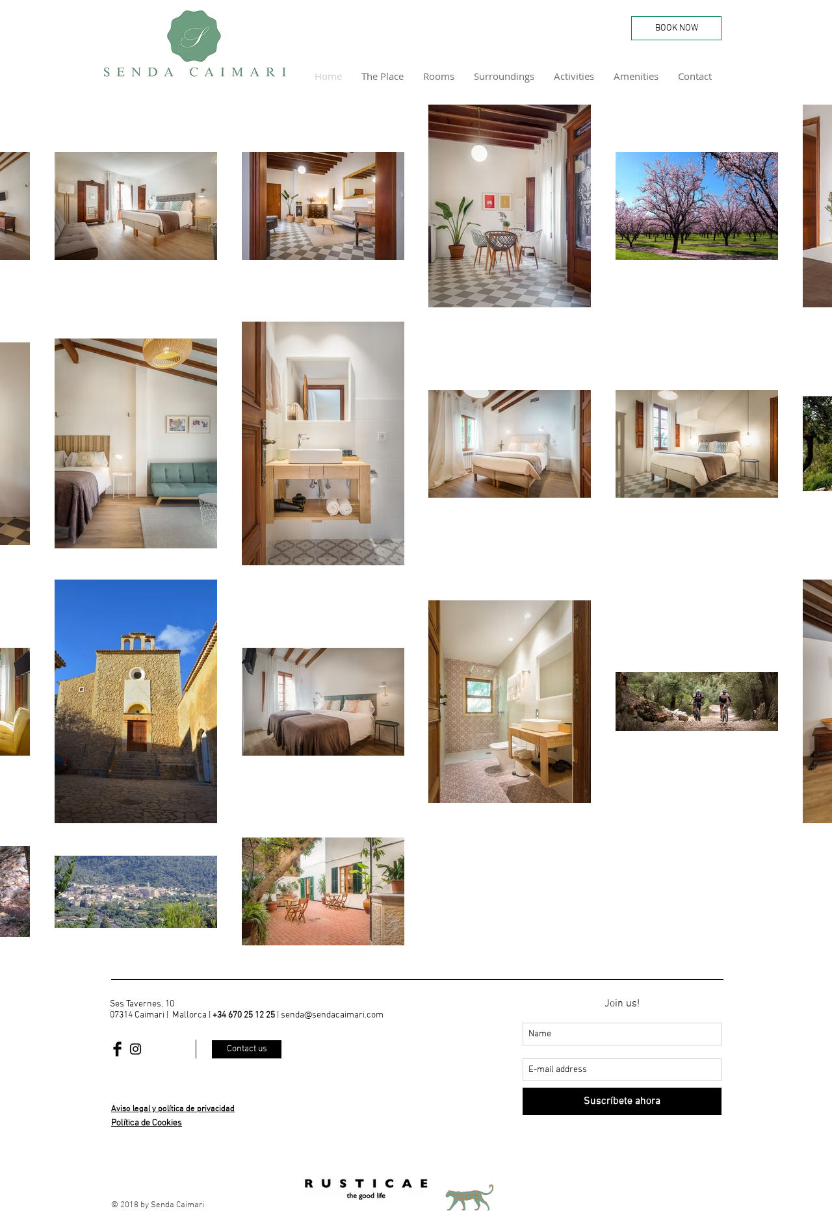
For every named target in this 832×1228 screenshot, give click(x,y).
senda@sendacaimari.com (332, 1015)
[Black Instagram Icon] (135, 1049)
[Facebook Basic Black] (117, 1049)
